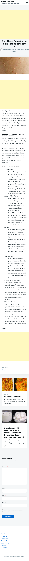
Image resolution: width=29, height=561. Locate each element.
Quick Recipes (7, 2)
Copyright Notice (5, 540)
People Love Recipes (8, 49)
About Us (3, 534)
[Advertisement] (14, 24)
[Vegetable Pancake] (14, 384)
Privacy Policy (4, 536)
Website (4, 503)
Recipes (4, 370)
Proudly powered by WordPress (10, 556)
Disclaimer (3, 545)
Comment (5, 467)
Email (4, 495)
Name (4, 488)
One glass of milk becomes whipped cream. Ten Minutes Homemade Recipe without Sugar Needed (14, 432)
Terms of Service (5, 543)
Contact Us (4, 547)
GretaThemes (14, 557)
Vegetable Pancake (12, 396)
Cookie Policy (4, 538)
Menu (27, 2)
